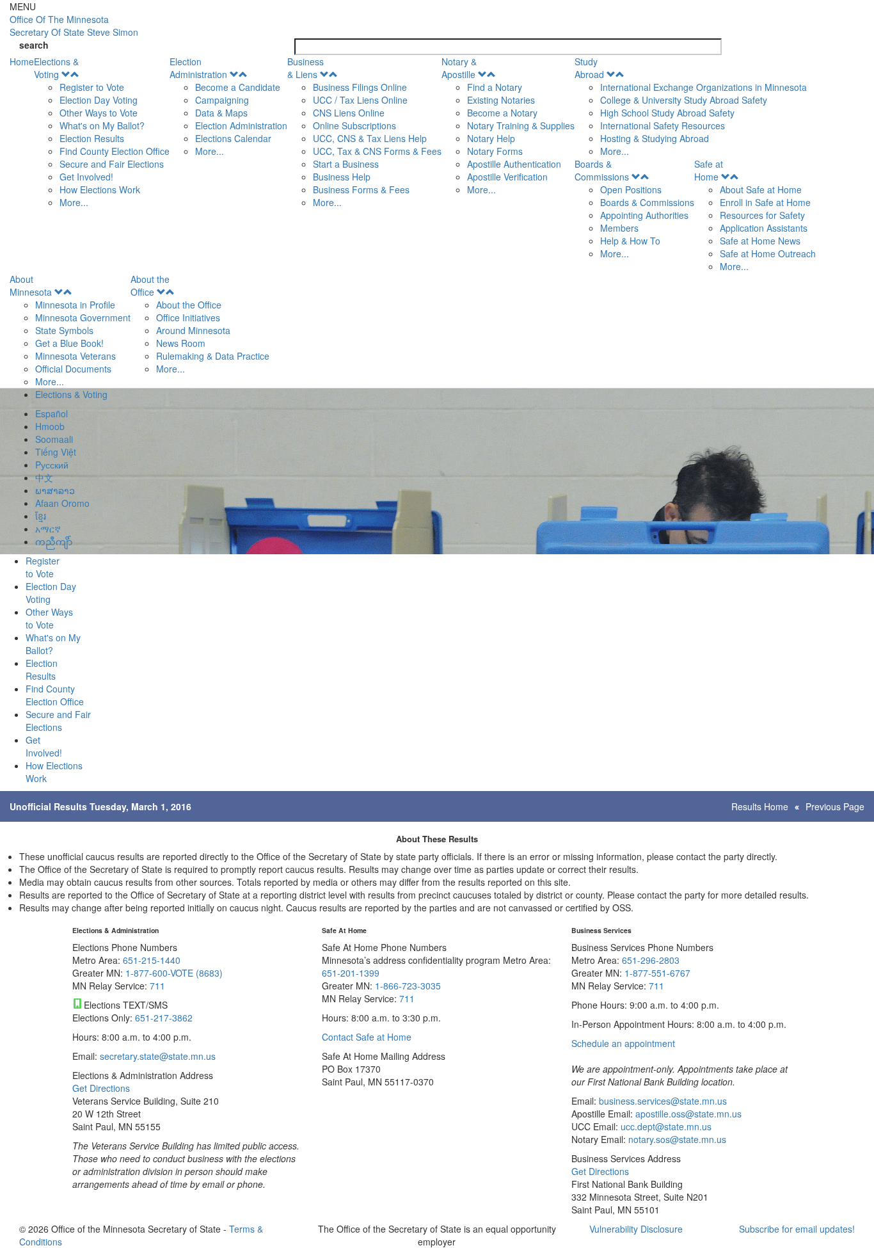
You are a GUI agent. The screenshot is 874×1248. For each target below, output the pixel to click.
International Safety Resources (662, 125)
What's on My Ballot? (102, 125)
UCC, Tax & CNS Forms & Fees (377, 151)
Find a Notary (494, 87)
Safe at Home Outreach (768, 253)
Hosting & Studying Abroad (654, 138)
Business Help (341, 176)
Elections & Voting (56, 68)
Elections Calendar (233, 138)
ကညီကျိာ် (53, 541)
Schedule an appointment (623, 1043)
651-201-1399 (350, 972)
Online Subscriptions (354, 125)
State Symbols (64, 330)
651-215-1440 (151, 960)
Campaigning (222, 99)
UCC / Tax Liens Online (360, 99)
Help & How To (630, 240)
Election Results (92, 138)
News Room (180, 343)
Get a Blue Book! (69, 343)
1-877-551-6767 (657, 972)
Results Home (759, 806)
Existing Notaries (501, 99)
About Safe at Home (761, 189)
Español (51, 413)
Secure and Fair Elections (112, 163)
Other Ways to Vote (99, 112)
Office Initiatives (188, 317)
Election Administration (198, 68)
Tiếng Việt (55, 451)
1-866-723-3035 (408, 985)
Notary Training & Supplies (521, 125)
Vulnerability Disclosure (636, 1228)
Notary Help (491, 138)
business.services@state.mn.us (661, 1100)
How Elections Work (100, 189)
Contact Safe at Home (366, 1036)
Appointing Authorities (644, 215)
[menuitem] (102, 132)
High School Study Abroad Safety (667, 112)
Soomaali (54, 439)
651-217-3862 (164, 1017)
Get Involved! (86, 176)
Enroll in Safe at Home (765, 202)
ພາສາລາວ (55, 490)
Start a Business (346, 163)
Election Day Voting (99, 99)
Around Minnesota (193, 330)
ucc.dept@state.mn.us (664, 1126)
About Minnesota (31, 285)
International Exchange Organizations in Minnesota (703, 87)
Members (619, 227)
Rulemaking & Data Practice (212, 355)
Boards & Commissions (602, 170)
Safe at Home (708, 170)
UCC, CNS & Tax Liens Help (370, 138)
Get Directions (101, 1088)
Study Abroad (589, 68)
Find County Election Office (115, 151)
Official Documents (73, 368)
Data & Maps (221, 112)
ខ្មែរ (40, 515)
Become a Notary (502, 112)
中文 (44, 477)
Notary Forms (495, 151)
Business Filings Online (360, 87)
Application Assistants (763, 227)
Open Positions (631, 189)
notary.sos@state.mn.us (676, 1139)
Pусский (51, 464)
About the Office (150, 285)
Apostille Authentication (514, 163)
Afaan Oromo (62, 503)
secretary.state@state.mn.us (156, 1056)
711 (157, 985)
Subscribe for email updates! (797, 1228)
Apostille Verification (507, 176)
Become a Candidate (237, 87)
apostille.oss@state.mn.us (687, 1113)
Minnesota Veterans (75, 355)
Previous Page (835, 806)
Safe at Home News (760, 240)
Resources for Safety (762, 215)
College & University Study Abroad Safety (683, 99)
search (34, 44)
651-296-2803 (650, 960)
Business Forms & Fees (361, 189)
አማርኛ (48, 528)
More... (74, 202)
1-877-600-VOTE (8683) (174, 972)
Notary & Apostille (459, 68)
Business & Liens (305, 68)
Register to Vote (92, 87)
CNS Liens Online (349, 112)
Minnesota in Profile (75, 304)
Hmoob (50, 426)
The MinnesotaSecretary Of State (74, 25)
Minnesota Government (83, 317)
